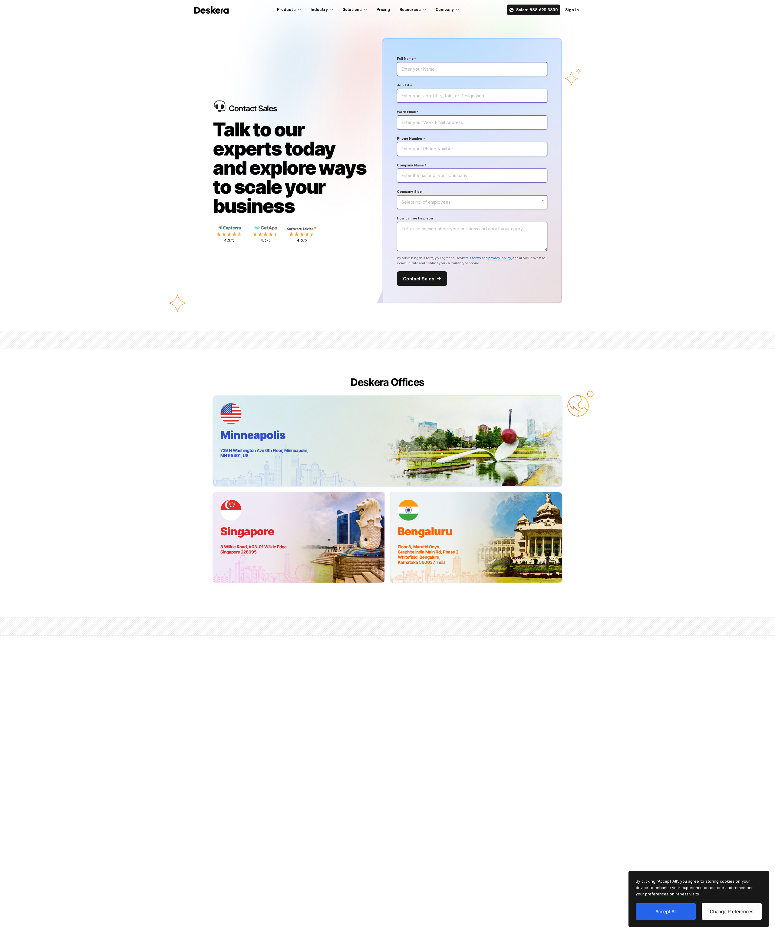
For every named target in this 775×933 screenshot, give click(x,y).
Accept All (665, 911)
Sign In (572, 9)
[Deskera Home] (211, 10)
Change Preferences (732, 911)
